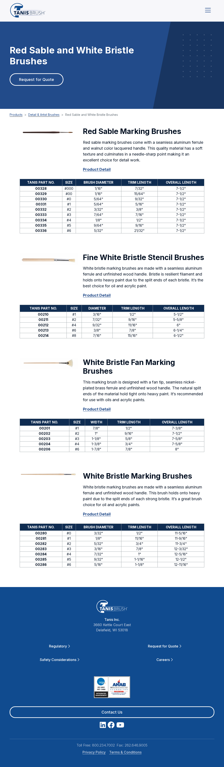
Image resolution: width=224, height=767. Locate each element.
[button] (49, 132)
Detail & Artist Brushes (44, 114)
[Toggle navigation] (207, 10)
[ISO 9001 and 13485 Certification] (112, 688)
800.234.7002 (103, 745)
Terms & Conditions (125, 752)
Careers (163, 659)
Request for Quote (36, 79)
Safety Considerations (58, 659)
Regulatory (58, 646)
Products (16, 114)
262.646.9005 (136, 745)
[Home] (28, 10)
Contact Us (112, 712)
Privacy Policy (94, 752)
